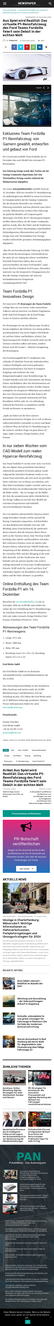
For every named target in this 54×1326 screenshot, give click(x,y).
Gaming (27, 756)
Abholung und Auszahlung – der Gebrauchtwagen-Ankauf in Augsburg (31, 1001)
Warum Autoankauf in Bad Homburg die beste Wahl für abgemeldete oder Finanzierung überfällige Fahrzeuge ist (31, 1044)
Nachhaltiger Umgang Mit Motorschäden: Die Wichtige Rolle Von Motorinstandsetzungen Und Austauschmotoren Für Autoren (26, 1223)
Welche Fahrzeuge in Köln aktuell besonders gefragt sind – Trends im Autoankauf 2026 (33, 1208)
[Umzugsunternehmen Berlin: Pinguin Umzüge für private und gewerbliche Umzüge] (10, 1198)
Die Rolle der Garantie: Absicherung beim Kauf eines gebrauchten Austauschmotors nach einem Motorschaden (25, 1237)
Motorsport (8, 761)
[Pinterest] (27, 47)
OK (27, 1322)
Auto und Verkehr (9, 10)
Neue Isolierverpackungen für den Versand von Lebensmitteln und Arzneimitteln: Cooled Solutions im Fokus (33, 1187)
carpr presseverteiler (25, 916)
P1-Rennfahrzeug (22, 761)
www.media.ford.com (12, 707)
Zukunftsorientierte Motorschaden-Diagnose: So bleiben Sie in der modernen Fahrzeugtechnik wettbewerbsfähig (26, 1280)
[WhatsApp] (33, 47)
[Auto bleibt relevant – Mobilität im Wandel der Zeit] (9, 983)
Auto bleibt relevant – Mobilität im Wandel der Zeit (30, 983)
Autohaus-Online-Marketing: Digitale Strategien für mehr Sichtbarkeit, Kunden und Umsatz (13, 1093)
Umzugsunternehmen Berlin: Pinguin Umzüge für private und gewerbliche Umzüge (34, 1197)
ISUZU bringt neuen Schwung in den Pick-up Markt (13, 794)
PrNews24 (13, 40)
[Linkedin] (40, 47)
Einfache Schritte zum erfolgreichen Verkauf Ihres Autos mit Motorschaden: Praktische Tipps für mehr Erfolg (39, 1135)
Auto (12, 750)
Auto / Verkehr (23, 750)
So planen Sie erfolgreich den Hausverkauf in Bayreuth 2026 (26, 1244)
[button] (50, 4)
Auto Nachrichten (9, 916)
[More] (46, 47)
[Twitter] (20, 47)
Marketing (37, 756)
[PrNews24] (4, 40)
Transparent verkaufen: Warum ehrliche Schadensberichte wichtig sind (20, 1286)
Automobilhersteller (39, 750)
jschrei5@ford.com (12, 732)
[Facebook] (14, 47)
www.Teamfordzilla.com (27, 601)
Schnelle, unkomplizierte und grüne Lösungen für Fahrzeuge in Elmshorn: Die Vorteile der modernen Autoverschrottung (32, 1021)
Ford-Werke (17, 756)
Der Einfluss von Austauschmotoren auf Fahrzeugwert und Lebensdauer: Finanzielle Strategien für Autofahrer (26, 1230)
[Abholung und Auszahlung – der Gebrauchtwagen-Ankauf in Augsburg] (9, 1001)
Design (6, 756)
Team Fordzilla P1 (38, 761)
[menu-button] (4, 4)
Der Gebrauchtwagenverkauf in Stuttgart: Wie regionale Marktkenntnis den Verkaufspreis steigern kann (26, 1300)
